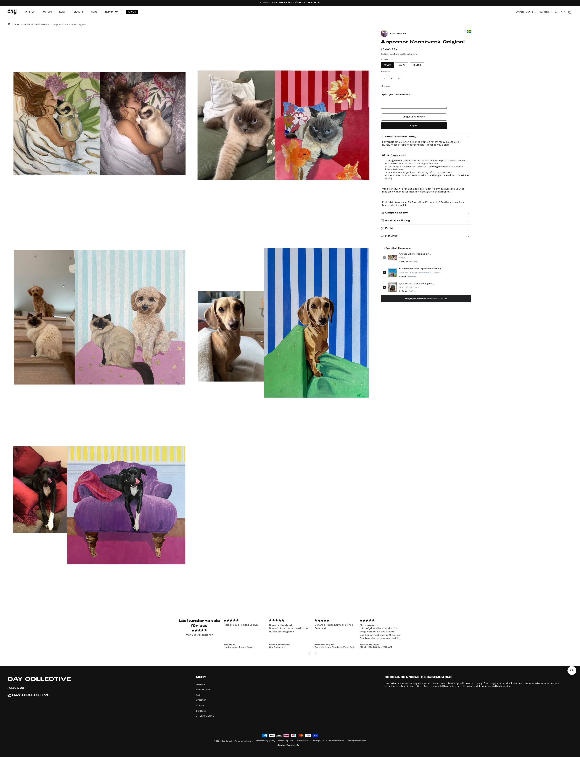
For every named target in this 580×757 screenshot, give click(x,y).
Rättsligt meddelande (356, 741)
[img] (199, 630)
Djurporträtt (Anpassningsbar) (416, 283)
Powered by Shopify (244, 741)
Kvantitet (385, 72)
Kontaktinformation (335, 741)
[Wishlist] (563, 12)
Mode (94, 12)
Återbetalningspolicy (265, 741)
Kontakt (201, 700)
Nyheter (29, 12)
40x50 (387, 65)
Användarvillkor (303, 741)
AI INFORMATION (205, 716)
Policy (200, 706)
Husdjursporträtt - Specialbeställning (420, 269)
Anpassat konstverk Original (415, 254)
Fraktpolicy (318, 741)
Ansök (132, 12)
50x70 (401, 65)
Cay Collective (228, 741)
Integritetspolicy (285, 741)
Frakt (397, 54)
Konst (63, 12)
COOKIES (201, 711)
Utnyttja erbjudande (426, 299)
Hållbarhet (203, 690)
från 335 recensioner (199, 635)
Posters (47, 12)
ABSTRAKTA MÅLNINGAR (36, 25)
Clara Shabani (398, 33)
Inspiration (112, 12)
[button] (556, 12)
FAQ (198, 695)
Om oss (200, 684)
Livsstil (79, 12)
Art (17, 25)
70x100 (417, 65)
